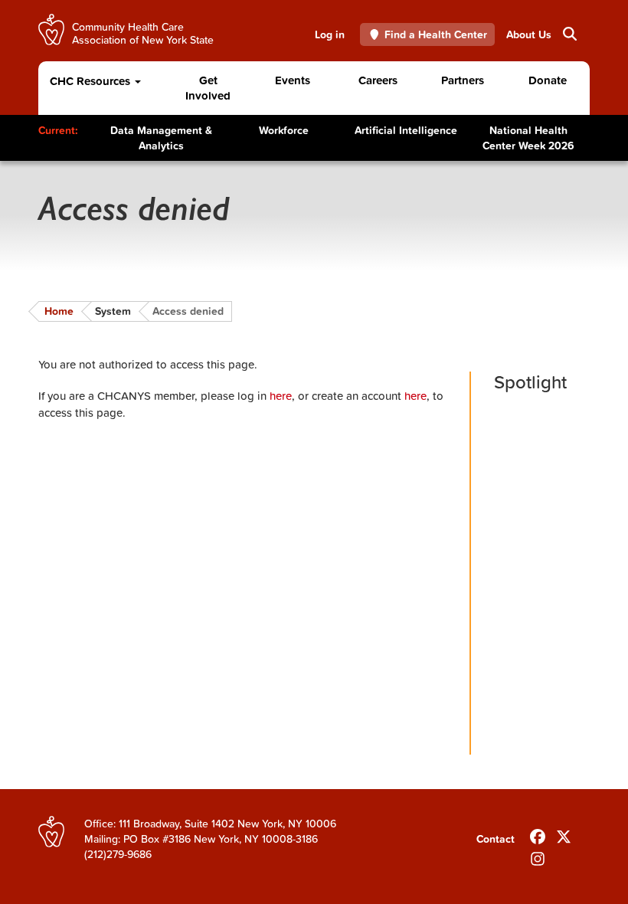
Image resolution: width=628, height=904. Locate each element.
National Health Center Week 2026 (528, 138)
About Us (528, 34)
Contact (495, 839)
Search (562, 34)
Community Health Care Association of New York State (143, 32)
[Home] (51, 29)
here (281, 396)
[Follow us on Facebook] (537, 833)
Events (292, 80)
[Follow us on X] (563, 833)
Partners (462, 80)
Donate (547, 80)
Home (59, 311)
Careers (377, 80)
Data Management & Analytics (161, 138)
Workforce (284, 130)
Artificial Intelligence (406, 130)
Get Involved (208, 87)
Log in (330, 34)
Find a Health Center (435, 34)
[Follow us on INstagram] (537, 855)
